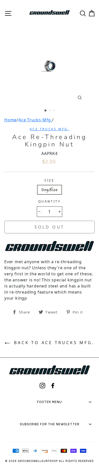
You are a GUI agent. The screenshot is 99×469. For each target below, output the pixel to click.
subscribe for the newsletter (49, 424)
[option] (49, 65)
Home (10, 120)
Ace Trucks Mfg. (35, 120)
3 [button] (54, 111)
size (49, 180)
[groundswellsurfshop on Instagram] (42, 385)
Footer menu (49, 402)
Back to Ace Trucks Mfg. (53, 342)
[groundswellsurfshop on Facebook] (53, 385)
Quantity (49, 201)
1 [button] (45, 110)
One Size (49, 189)
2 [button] (50, 111)
